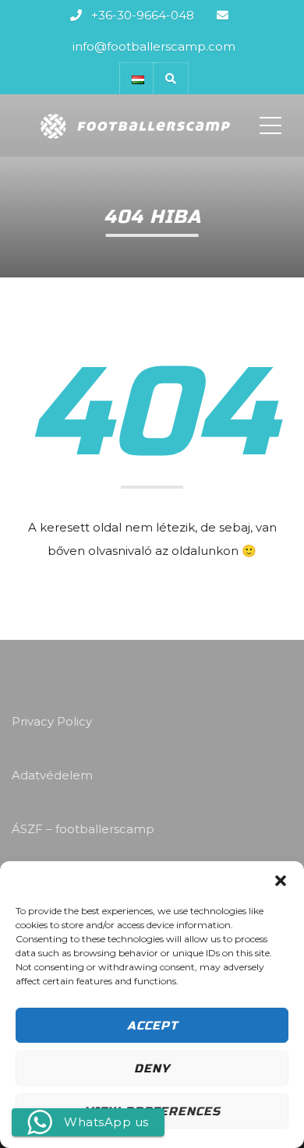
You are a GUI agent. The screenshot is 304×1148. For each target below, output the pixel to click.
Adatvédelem (52, 775)
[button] (280, 880)
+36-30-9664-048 (142, 15)
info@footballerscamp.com (153, 46)
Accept (152, 1026)
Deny (152, 1068)
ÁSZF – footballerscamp (83, 828)
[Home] (134, 125)
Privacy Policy (52, 721)
